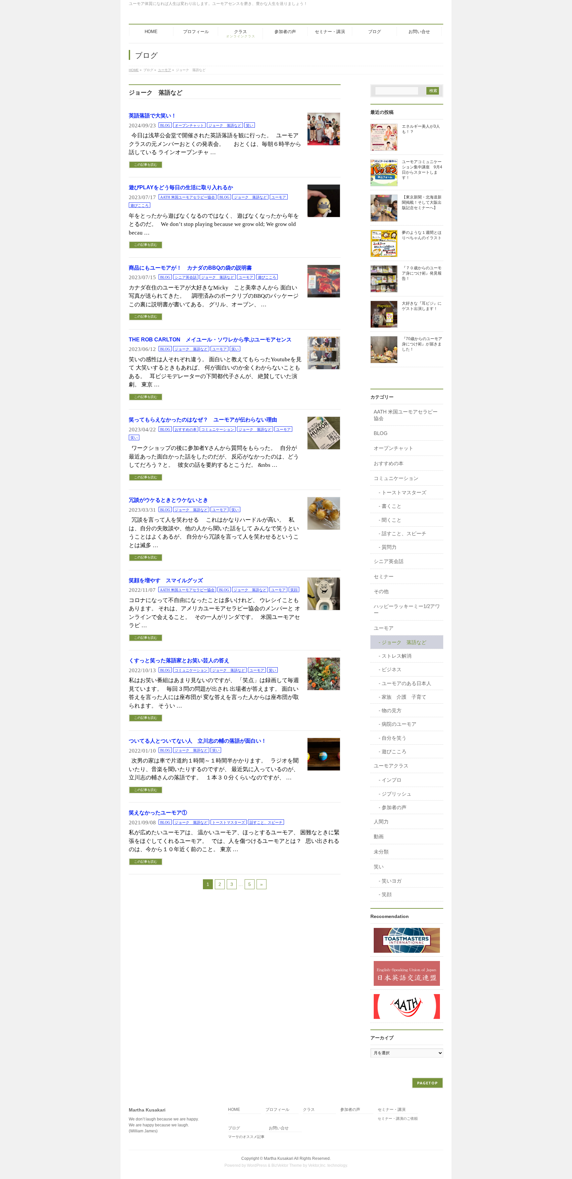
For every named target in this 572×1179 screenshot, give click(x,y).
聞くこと (392, 520)
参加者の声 (394, 807)
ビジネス (392, 669)
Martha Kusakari (278, 1158)
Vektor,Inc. (317, 1165)
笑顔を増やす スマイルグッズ (166, 580)
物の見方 (392, 710)
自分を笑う (394, 738)
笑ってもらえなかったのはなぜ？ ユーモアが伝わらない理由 (203, 419)
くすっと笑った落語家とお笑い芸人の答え (179, 660)
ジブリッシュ (396, 794)
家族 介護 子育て (404, 697)
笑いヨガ (392, 881)
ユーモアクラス (391, 765)
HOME (234, 1110)
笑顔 (294, 590)
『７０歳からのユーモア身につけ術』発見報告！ (422, 273)
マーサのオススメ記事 (246, 1137)
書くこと (392, 506)
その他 (381, 591)
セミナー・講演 (391, 1110)
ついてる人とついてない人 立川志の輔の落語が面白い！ (197, 741)
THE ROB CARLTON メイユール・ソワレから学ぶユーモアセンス (210, 339)
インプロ (392, 780)
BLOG (165, 125)
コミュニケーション (217, 429)
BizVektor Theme (286, 1165)
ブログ (234, 1128)
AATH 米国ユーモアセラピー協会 (187, 197)
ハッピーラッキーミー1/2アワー (407, 609)
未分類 (381, 851)
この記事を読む (145, 164)
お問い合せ (279, 1128)
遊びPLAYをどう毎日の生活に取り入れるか (181, 187)
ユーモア (278, 197)
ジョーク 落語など (225, 125)
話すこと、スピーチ (266, 822)
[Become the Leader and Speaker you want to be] (406, 940)
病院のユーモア (399, 724)
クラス (309, 1110)
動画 (379, 836)
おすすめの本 (186, 429)
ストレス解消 (396, 656)
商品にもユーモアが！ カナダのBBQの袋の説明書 (190, 268)
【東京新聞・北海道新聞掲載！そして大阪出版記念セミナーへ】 (422, 202)
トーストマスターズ (228, 822)
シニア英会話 (186, 277)
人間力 (381, 821)
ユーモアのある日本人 (406, 683)
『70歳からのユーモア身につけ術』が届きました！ (422, 344)
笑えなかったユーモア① (158, 812)
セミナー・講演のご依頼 (398, 1118)
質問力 (389, 547)
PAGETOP (427, 1083)
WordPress (257, 1165)
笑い (249, 125)
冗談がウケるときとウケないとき (168, 500)
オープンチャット (189, 125)
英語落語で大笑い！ (152, 115)
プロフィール (277, 1110)
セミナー (384, 576)
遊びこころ (139, 205)
